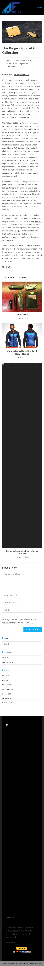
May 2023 (5, 676)
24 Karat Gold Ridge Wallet (17, 123)
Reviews (8, 63)
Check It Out (7, 267)
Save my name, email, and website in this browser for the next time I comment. (19, 621)
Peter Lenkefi (22, 314)
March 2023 (6, 685)
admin (8, 60)
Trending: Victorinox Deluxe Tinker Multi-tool (22, 552)
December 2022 (7, 698)
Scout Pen (9, 234)
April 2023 (5, 680)
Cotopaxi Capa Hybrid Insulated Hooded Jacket (22, 352)
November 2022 (8, 703)
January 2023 (6, 694)
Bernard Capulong (21, 74)
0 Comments (10, 66)
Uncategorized (21, 63)
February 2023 (7, 689)
